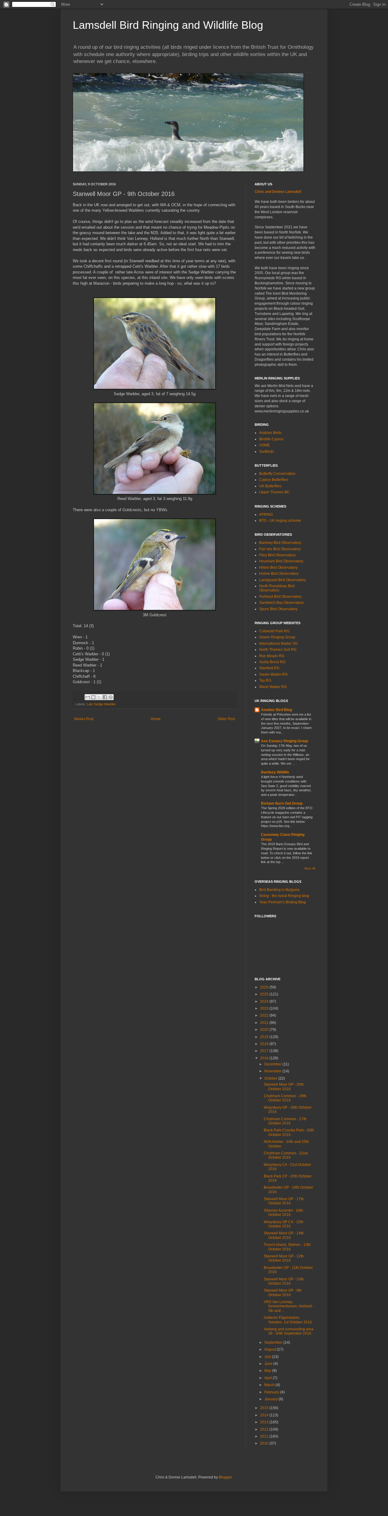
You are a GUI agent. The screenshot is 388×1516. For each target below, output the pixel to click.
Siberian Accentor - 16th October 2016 (283, 1212)
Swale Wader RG (273, 674)
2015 (264, 1408)
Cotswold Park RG (274, 631)
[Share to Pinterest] (111, 697)
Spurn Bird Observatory (278, 609)
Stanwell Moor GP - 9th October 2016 (283, 1292)
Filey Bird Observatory (277, 555)
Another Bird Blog (276, 710)
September (273, 1342)
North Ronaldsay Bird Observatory (277, 588)
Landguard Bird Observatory (282, 580)
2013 (264, 1422)
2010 (264, 1443)
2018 (264, 1044)
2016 (264, 1058)
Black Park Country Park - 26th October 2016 (289, 1132)
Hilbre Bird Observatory (278, 567)
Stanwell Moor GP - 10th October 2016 (284, 1281)
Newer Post (83, 719)
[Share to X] (99, 697)
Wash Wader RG (273, 687)
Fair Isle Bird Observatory (280, 549)
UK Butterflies (270, 486)
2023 (264, 1008)
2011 (264, 1436)
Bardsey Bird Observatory (280, 543)
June (268, 1364)
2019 (264, 1037)
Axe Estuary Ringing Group (284, 741)
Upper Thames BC (274, 492)
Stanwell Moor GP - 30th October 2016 (284, 1086)
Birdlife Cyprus (271, 439)
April (268, 1378)
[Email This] (88, 697)
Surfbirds (266, 451)
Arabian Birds (270, 433)
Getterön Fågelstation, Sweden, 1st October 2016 (288, 1320)
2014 (264, 1415)
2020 (264, 1030)
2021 (264, 1023)
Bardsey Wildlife (275, 772)
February (272, 1392)
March (270, 1385)
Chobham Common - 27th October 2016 (285, 1121)
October (271, 1078)
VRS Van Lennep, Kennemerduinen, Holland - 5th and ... (289, 1306)
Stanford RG (269, 668)
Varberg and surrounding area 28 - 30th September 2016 (288, 1331)
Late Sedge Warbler (101, 704)
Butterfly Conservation (277, 474)
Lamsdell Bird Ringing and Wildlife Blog (168, 25)
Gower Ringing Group (277, 637)
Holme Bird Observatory (279, 573)
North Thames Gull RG (277, 649)
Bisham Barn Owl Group (282, 803)
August (270, 1349)
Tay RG (265, 680)
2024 (264, 1001)
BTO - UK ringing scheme (280, 520)
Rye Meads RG (271, 656)
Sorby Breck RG (272, 662)
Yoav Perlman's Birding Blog (282, 902)
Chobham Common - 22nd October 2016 (286, 1155)
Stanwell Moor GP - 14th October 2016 (284, 1235)
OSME (264, 445)
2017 (264, 1051)
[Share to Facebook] (105, 697)
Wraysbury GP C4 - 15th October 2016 (283, 1224)
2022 (264, 1015)
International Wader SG (278, 643)
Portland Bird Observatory (280, 596)
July (268, 1357)
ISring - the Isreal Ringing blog (284, 896)
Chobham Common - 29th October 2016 (285, 1098)
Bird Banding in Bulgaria (279, 890)
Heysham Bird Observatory (281, 561)
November (273, 1071)
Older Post (226, 719)
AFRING (266, 514)
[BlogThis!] (93, 697)
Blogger (225, 1477)
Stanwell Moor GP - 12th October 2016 (284, 1258)
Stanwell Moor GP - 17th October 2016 (284, 1201)
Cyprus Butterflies (273, 480)
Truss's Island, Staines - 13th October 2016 (287, 1247)
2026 (264, 987)
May (268, 1371)
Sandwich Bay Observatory (281, 603)
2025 (264, 994)
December (273, 1064)
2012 (264, 1429)
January (271, 1399)
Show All (309, 868)
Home (156, 719)
